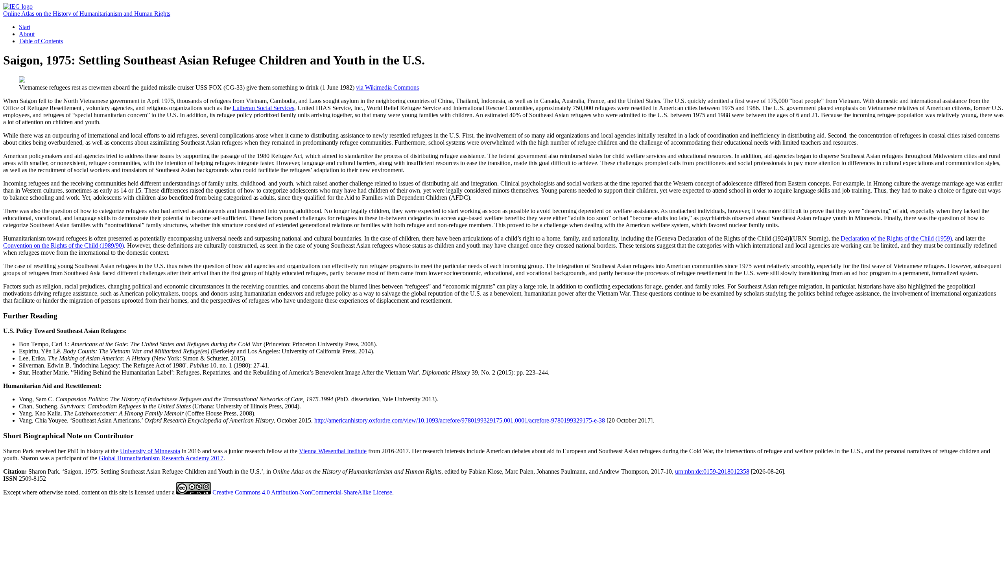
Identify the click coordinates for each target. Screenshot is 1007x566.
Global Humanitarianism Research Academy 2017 (161, 458)
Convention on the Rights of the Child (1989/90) (63, 245)
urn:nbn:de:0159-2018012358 (712, 471)
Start (24, 27)
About (27, 34)
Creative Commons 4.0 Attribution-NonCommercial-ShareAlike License (301, 492)
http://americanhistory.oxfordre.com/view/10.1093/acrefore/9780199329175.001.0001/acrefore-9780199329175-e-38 (459, 420)
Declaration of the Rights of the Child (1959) (896, 238)
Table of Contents (41, 41)
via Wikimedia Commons (387, 87)
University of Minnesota (150, 451)
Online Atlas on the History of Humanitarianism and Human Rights (86, 13)
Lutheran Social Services (263, 108)
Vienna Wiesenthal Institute (333, 451)
